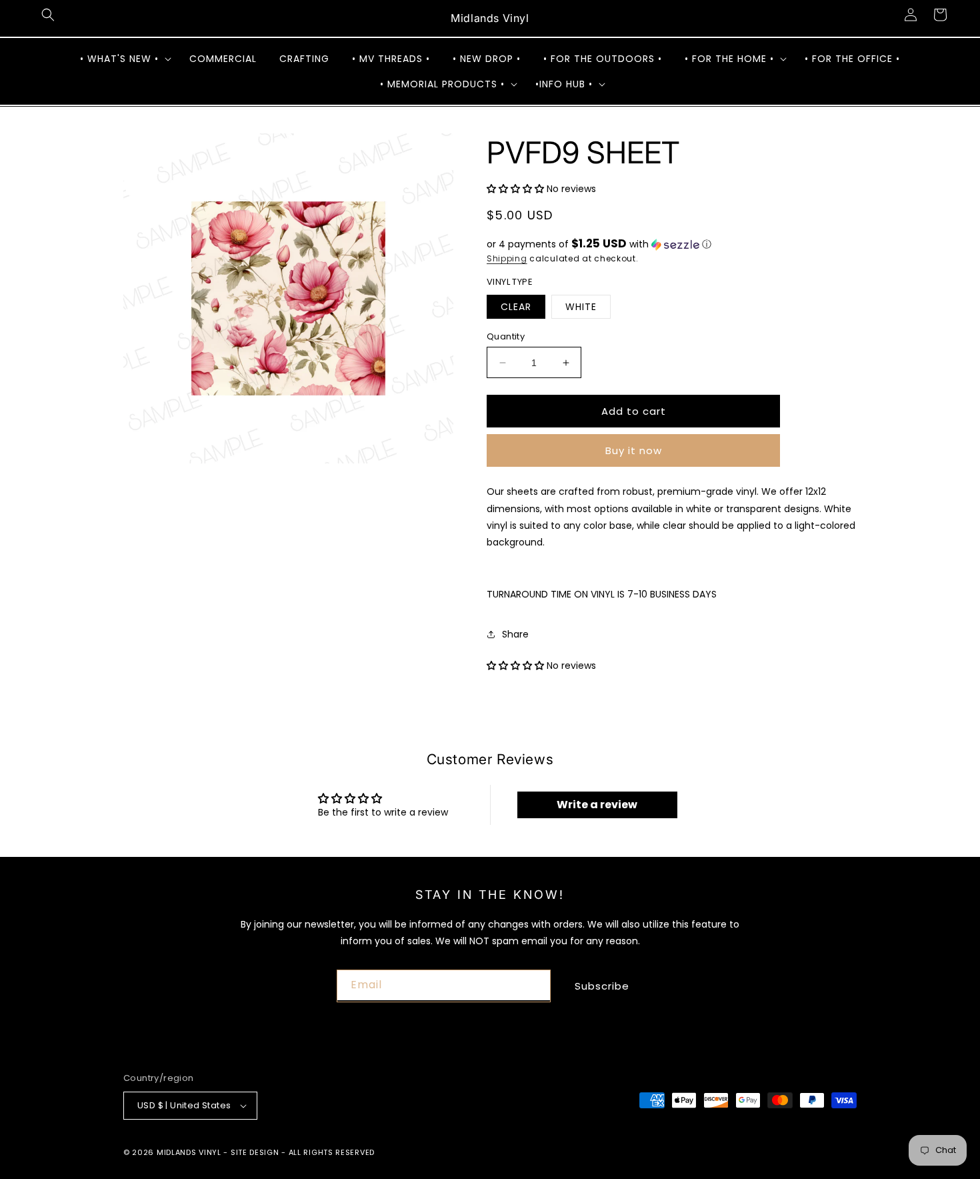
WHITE (581, 306)
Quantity (506, 336)
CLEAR (516, 306)
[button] (48, 14)
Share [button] (515, 634)
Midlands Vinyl (189, 1152)
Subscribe (602, 986)
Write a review (597, 804)
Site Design (255, 1152)
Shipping (507, 258)
